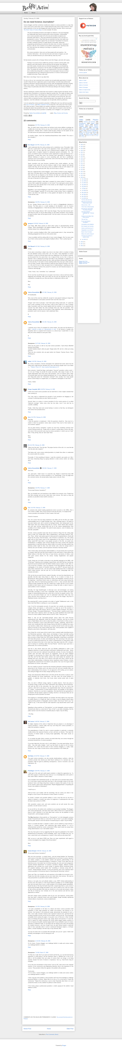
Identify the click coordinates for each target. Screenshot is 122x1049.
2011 (82, 173)
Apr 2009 (84, 194)
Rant (97, 134)
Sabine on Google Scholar (84, 89)
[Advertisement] (88, 295)
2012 (82, 171)
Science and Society (62, 113)
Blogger (64, 1045)
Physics (95, 120)
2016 (82, 163)
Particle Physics (93, 126)
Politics (82, 135)
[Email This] (24, 115)
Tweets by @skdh (83, 72)
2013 (82, 169)
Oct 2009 (84, 182)
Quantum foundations (92, 130)
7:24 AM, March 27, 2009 (41, 952)
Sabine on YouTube (83, 82)
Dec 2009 (84, 179)
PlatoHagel (31, 770)
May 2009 (84, 192)
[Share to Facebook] (29, 115)
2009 (82, 177)
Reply (29, 139)
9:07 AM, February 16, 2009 (42, 246)
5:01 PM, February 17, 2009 (38, 507)
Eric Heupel (31, 145)
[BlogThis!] (26, 115)
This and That (84, 219)
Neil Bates (30, 756)
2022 (82, 152)
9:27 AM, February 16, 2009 (49, 292)
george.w (30, 223)
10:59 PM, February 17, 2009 (42, 770)
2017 (82, 161)
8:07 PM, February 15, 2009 (42, 125)
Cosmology (95, 127)
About (33, 12)
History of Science (90, 134)
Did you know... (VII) (85, 204)
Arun (29, 417)
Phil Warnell (31, 246)
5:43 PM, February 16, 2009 (39, 361)
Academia (85, 127)
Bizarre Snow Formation (86, 231)
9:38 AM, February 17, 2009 (49, 468)
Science (81, 130)
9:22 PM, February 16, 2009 (38, 417)
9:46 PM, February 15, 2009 (42, 202)
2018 (82, 159)
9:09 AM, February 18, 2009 (44, 851)
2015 (82, 165)
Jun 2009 (84, 190)
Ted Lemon (31, 721)
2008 (82, 241)
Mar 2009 (84, 196)
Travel (83, 132)
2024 (82, 148)
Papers (92, 123)
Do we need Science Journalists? (85, 222)
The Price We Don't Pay (86, 199)
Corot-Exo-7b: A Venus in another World (86, 236)
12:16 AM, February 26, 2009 (42, 941)
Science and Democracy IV (87, 228)
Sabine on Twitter (82, 80)
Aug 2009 (84, 186)
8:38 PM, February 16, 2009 (47, 389)
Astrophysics (82, 123)
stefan (29, 361)
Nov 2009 (84, 180)
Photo (94, 133)
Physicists (81, 134)
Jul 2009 (84, 188)
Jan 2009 (84, 239)
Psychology (96, 135)
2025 (82, 146)
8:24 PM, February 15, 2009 (42, 145)
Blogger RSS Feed (83, 263)
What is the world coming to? (87, 233)
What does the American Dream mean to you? (86, 202)
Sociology (82, 136)
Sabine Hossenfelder (33, 292)
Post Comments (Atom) (52, 1034)
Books (84, 129)
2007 (82, 243)
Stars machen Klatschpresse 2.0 (50, 367)
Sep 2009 (84, 184)
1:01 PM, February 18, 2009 (42, 906)
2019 (82, 158)
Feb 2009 (84, 198)
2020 (82, 156)
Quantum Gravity (84, 124)
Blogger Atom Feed (83, 261)
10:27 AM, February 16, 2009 (42, 343)
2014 (82, 167)
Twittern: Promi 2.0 (36, 367)
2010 (82, 175)
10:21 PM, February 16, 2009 (36, 445)
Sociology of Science (84, 133)
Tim (29, 507)
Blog (55, 113)
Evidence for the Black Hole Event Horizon (87, 217)
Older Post (70, 1028)
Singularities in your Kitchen (87, 230)
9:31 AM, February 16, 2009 (49, 322)
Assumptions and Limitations (87, 224)
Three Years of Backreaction (87, 206)
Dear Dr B (89, 135)
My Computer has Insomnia (87, 226)
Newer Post (27, 1028)
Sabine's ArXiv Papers (84, 92)
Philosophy (92, 129)
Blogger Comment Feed (84, 262)
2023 (82, 150)
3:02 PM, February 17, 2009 (42, 488)
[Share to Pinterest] (31, 115)
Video (81, 120)
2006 (82, 245)
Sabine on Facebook (83, 85)
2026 (82, 144)
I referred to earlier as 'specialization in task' (43, 329)
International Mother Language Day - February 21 (87, 213)
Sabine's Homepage (83, 87)
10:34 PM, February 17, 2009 (41, 756)
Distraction (89, 132)
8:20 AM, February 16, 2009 (41, 223)
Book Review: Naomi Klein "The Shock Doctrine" (87, 209)
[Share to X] (28, 115)
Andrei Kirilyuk (32, 851)
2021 (82, 154)
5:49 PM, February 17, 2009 (42, 721)
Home (26, 12)
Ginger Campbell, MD (34, 389)
